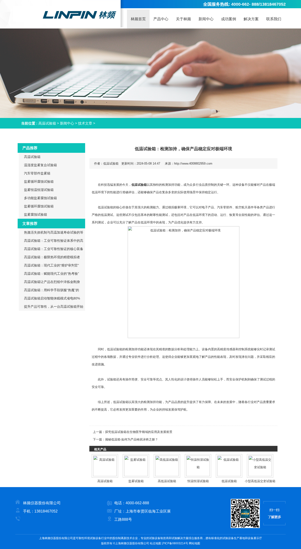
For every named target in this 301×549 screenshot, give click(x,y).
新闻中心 (67, 123)
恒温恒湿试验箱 (198, 481)
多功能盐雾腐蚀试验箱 (40, 198)
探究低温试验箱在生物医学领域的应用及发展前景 (138, 432)
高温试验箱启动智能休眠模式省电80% (52, 298)
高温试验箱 (47, 123)
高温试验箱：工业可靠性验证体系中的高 (53, 240)
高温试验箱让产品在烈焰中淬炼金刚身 (52, 282)
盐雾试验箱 (136, 481)
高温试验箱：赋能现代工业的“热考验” (51, 273)
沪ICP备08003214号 (175, 543)
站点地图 (155, 543)
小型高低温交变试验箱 (260, 481)
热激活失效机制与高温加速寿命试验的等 (53, 232)
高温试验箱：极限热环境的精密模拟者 (52, 257)
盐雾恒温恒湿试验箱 (39, 190)
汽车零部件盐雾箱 (37, 173)
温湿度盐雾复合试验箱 (40, 165)
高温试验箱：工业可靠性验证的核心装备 (53, 249)
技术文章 (85, 123)
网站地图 (194, 543)
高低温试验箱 (167, 481)
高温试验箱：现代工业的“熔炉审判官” (51, 265)
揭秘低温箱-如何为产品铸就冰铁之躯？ (131, 439)
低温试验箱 (139, 184)
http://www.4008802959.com (193, 163)
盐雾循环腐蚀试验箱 (39, 181)
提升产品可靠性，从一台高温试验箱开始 (53, 306)
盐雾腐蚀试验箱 (35, 214)
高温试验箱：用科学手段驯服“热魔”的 (51, 290)
